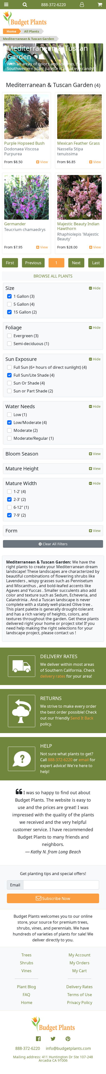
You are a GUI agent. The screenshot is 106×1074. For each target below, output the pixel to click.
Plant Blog (26, 986)
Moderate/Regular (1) (34, 438)
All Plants (31, 31)
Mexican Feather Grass (78, 143)
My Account (79, 955)
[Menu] (6, 4)
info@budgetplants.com (68, 1048)
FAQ (26, 994)
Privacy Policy (79, 1002)
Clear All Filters (55, 544)
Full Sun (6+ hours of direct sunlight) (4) (50, 367)
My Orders (79, 963)
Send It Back (82, 718)
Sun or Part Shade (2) (33, 391)
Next (76, 262)
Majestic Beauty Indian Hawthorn (78, 226)
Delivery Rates (79, 986)
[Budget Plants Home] (24, 18)
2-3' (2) (20, 499)
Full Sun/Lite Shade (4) (34, 375)
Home (11, 31)
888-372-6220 (60, 759)
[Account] (82, 4)
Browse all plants (53, 276)
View (43, 161)
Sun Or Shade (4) (29, 383)
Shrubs (26, 963)
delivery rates (52, 676)
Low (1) (20, 414)
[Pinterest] (68, 1038)
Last (96, 262)
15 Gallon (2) (25, 312)
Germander (15, 224)
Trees (26, 955)
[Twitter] (53, 1038)
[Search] (24, 4)
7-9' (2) (20, 515)
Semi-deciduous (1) (31, 343)
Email (15, 885)
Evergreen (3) (26, 335)
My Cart (79, 970)
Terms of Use (79, 994)
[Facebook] (38, 1038)
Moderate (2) (26, 430)
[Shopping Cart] (100, 4)
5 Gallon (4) (24, 304)
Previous (33, 262)
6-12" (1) (21, 507)
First (10, 262)
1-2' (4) (20, 491)
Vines (26, 970)
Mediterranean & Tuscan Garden (28, 38)
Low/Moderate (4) (30, 422)
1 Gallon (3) (24, 296)
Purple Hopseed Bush (24, 143)
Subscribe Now (55, 898)
